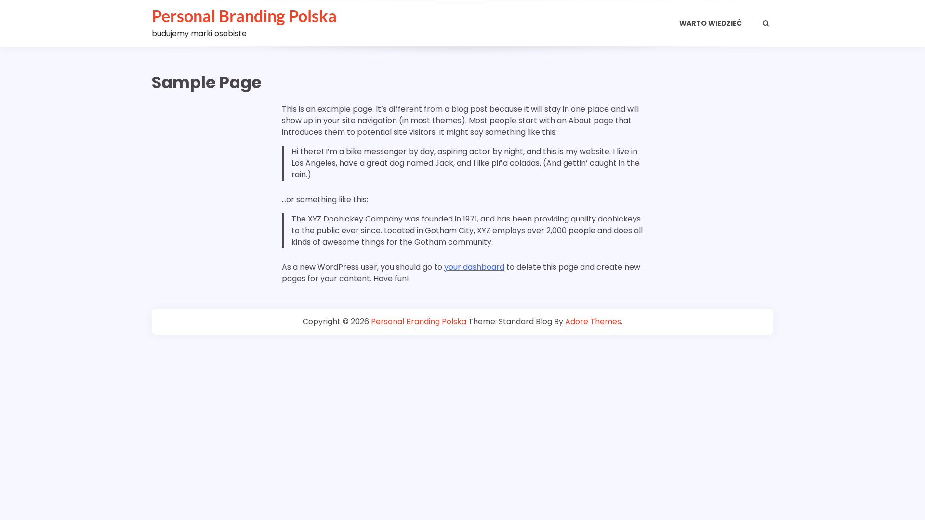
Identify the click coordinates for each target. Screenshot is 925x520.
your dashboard (474, 267)
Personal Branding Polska (244, 16)
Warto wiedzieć (710, 23)
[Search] (766, 23)
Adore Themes (593, 321)
